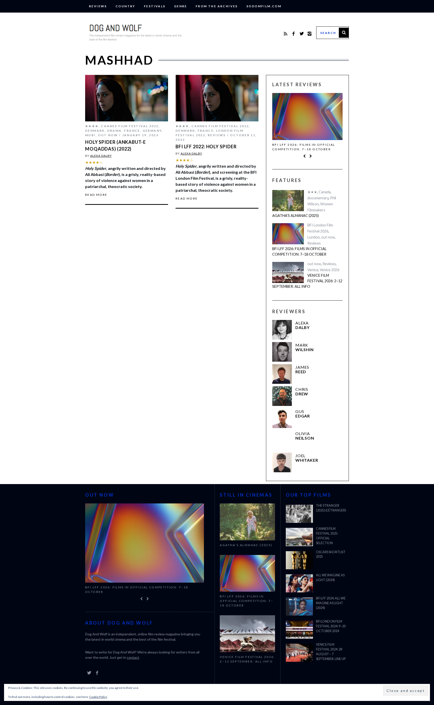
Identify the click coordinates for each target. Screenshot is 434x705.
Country (125, 6)
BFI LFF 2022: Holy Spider (206, 146)
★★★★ (92, 126)
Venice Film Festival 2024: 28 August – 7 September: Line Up (331, 652)
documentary (318, 198)
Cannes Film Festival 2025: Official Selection (327, 536)
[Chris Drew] (282, 396)
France (132, 130)
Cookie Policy (98, 697)
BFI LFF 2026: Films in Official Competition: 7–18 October (303, 147)
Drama (114, 130)
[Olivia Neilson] (282, 440)
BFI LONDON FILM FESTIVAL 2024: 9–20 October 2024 (331, 626)
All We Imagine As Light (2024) (330, 577)
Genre (180, 6)
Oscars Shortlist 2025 (331, 554)
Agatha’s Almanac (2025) (295, 215)
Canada (325, 192)
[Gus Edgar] (282, 418)
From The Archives (217, 6)
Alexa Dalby (101, 156)
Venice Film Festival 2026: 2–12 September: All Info (307, 280)
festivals (155, 6)
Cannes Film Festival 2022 (129, 126)
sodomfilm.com (263, 6)
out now (108, 135)
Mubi (90, 135)
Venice (312, 270)
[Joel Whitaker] (282, 462)
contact (133, 657)
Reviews (98, 6)
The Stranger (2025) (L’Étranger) (331, 508)
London (313, 237)
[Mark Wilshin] (282, 352)
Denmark (95, 130)
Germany (152, 130)
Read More (96, 194)
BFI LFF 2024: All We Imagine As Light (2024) (331, 603)
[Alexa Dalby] (282, 330)
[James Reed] (282, 374)
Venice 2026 (329, 270)
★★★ (312, 192)
